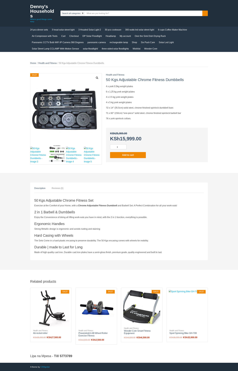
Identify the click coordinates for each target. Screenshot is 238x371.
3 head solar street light (63, 30)
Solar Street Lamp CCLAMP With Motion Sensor (55, 49)
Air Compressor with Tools (44, 36)
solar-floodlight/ (90, 49)
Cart (63, 36)
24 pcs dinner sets (39, 30)
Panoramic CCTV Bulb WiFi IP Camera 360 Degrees (58, 42)
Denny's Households (42, 11)
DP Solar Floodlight (92, 36)
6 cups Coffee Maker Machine (172, 30)
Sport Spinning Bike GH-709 (183, 333)
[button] (97, 77)
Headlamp (111, 36)
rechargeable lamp (119, 42)
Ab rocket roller (40, 333)
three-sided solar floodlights (115, 49)
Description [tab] (39, 188)
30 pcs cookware (113, 30)
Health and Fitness (47, 63)
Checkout (74, 36)
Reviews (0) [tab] (57, 188)
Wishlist (136, 49)
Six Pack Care (148, 42)
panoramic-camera (96, 42)
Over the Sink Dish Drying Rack (150, 36)
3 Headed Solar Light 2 (89, 30)
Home (33, 63)
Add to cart (128, 155)
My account (125, 36)
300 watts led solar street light (139, 30)
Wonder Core (150, 49)
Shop (134, 42)
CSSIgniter (45, 367)
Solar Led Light (166, 42)
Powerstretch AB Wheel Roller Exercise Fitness (93, 334)
